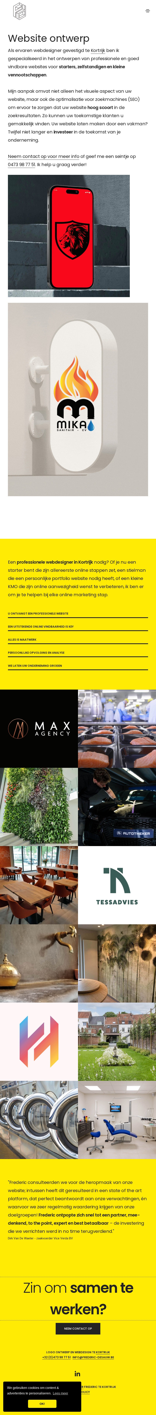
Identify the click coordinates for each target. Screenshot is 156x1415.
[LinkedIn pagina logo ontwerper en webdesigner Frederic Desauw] (77, 1374)
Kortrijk (98, 50)
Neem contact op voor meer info (43, 156)
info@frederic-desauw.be (93, 1357)
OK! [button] (42, 1403)
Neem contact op (78, 1329)
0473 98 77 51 (21, 164)
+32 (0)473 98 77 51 (56, 1357)
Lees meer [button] (60, 1393)
